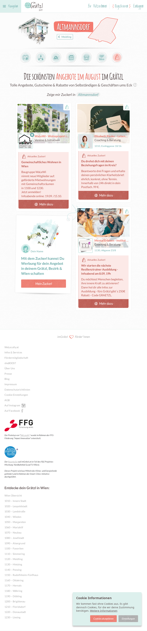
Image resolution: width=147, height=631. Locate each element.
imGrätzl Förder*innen (73, 336)
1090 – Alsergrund (14, 543)
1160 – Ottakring (13, 580)
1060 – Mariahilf (13, 527)
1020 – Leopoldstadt (15, 506)
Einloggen (138, 6)
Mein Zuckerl (43, 284)
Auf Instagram (12, 405)
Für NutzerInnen (97, 6)
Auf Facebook (12, 410)
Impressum (10, 384)
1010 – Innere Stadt (15, 500)
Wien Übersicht (13, 495)
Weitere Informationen (103, 610)
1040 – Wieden (12, 516)
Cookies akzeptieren (103, 618)
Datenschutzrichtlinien (17, 389)
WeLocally (25, 435)
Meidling (66, 36)
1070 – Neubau (13, 532)
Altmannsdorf (88, 94)
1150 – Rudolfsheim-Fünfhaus (21, 574)
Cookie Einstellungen (16, 394)
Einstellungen (128, 618)
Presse (8, 373)
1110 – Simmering (14, 553)
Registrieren (121, 6)
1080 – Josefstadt (14, 537)
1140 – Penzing (13, 569)
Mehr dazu (46, 204)
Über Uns (9, 368)
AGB (7, 400)
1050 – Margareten (15, 521)
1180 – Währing (13, 590)
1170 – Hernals (13, 585)
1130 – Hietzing (13, 564)
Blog (7, 378)
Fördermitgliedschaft (16, 357)
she (10, 363)
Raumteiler (13, 461)
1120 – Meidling (13, 559)
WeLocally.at (11, 347)
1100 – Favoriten (13, 548)
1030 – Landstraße (14, 511)
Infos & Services (13, 352)
